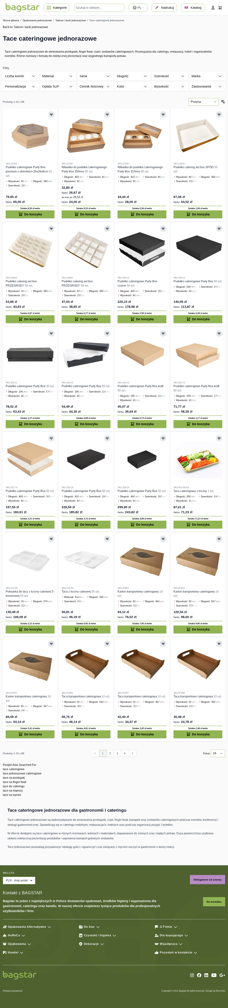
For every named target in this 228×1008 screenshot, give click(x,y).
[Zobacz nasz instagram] (192, 975)
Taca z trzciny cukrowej (77, 591)
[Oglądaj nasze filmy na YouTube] (214, 975)
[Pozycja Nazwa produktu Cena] (203, 102)
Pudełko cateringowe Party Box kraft (140, 386)
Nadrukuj (167, 7)
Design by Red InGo (215, 991)
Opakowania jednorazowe (37, 20)
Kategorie (60, 7)
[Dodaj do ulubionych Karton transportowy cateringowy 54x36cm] (219, 539)
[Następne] (132, 753)
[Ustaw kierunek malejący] (223, 102)
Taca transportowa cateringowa (82, 696)
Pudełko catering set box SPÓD (193, 167)
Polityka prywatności (13, 991)
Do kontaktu (214, 901)
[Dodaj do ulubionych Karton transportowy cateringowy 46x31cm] (163, 539)
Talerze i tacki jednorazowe (70, 20)
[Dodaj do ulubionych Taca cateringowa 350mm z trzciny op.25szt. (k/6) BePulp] (219, 438)
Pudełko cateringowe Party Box (193, 281)
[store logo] (22, 7)
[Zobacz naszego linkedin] (206, 975)
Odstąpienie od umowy (207, 879)
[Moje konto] (213, 8)
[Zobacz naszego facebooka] (199, 975)
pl (139, 7)
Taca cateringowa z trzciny (190, 490)
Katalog (196, 7)
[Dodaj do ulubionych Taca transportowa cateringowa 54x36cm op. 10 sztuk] (107, 643)
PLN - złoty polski (17, 880)
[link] (95, 753)
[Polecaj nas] (222, 975)
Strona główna (11, 20)
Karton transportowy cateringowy (139, 591)
